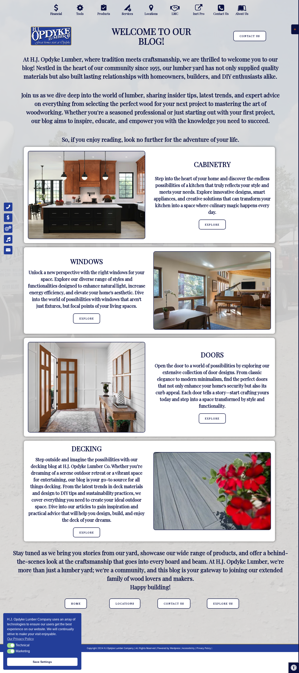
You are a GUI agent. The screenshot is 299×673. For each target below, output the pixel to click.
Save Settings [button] (42, 661)
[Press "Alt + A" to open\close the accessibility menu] (293, 667)
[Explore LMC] (175, 7)
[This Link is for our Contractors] (198, 7)
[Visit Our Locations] (151, 7)
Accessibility (188, 648)
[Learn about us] (242, 7)
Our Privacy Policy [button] (20, 639)
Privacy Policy (203, 648)
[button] (11, 645)
